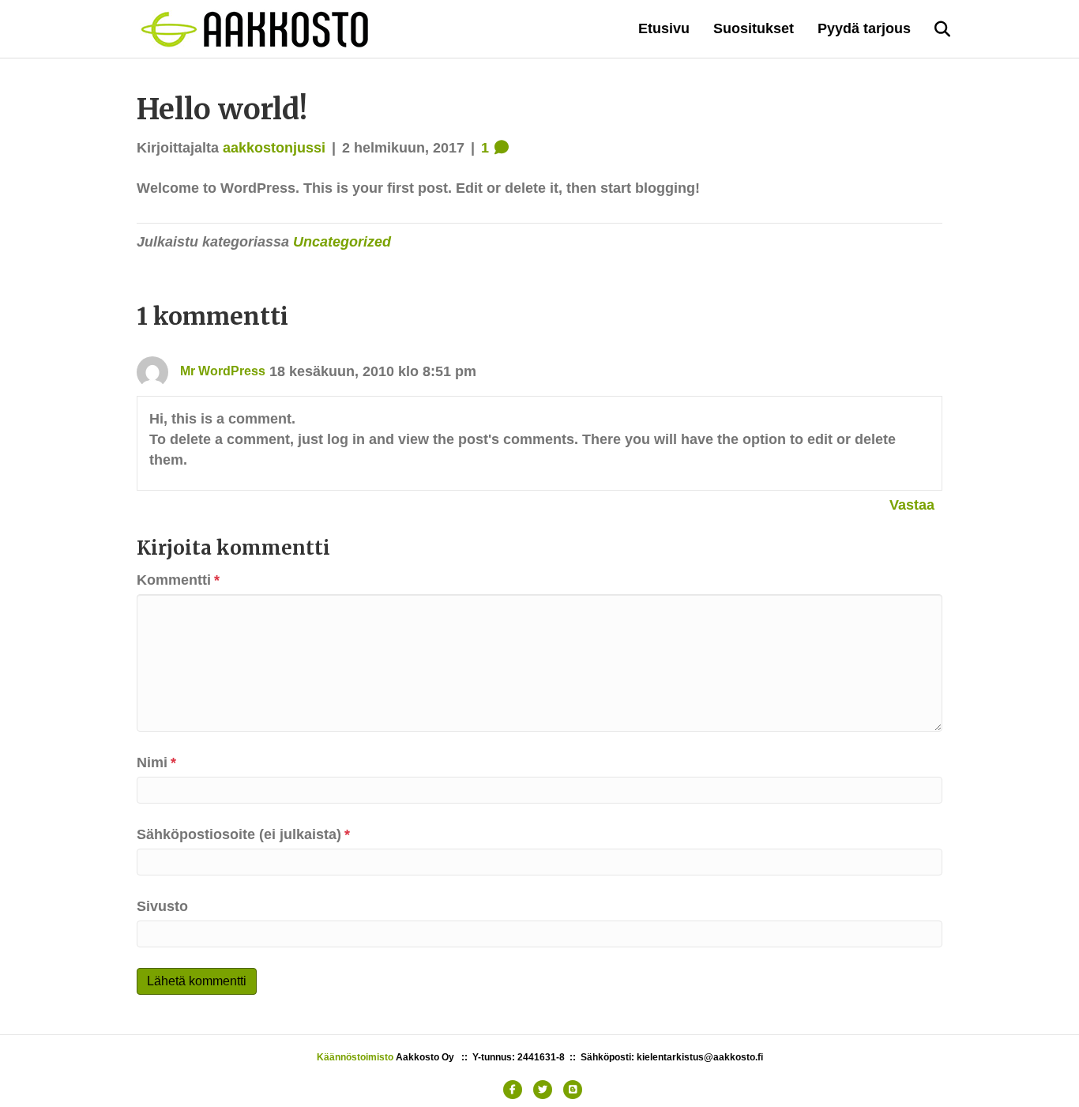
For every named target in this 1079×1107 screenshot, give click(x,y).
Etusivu (664, 28)
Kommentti (178, 580)
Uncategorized (342, 242)
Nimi (156, 762)
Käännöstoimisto (355, 1057)
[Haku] (932, 29)
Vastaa (911, 505)
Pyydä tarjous (864, 28)
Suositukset (753, 28)
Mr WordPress (222, 371)
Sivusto (162, 906)
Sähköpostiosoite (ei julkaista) (243, 834)
